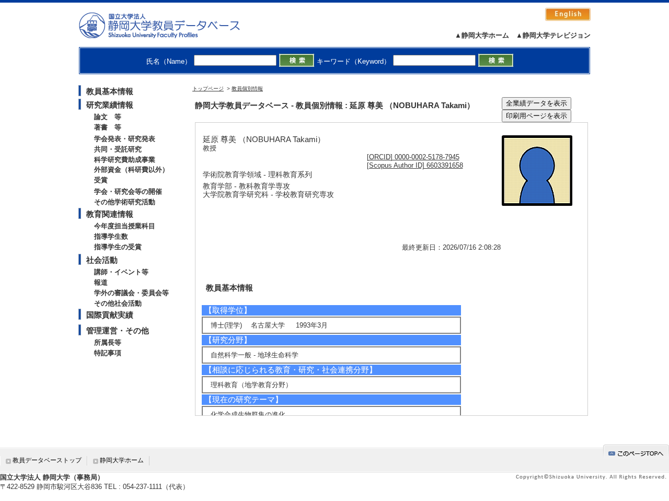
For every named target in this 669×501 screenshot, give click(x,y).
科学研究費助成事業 (124, 160)
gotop (636, 452)
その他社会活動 (118, 303)
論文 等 (107, 117)
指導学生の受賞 (118, 247)
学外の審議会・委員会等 (131, 293)
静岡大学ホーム (122, 460)
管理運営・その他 (117, 330)
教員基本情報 (109, 91)
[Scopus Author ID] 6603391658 (415, 165)
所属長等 (107, 342)
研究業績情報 (109, 104)
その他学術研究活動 (124, 202)
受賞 (101, 180)
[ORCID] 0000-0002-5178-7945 (413, 157)
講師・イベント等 (121, 272)
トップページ (208, 88)
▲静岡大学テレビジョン (553, 35)
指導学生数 (111, 236)
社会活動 (102, 259)
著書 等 (107, 127)
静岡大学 (170, 25)
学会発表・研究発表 (124, 139)
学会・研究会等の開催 (128, 191)
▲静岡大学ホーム (482, 35)
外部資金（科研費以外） (131, 169)
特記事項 (107, 353)
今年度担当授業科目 (124, 226)
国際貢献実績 (109, 314)
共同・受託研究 (118, 149)
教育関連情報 (109, 213)
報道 (101, 282)
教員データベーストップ (47, 460)
